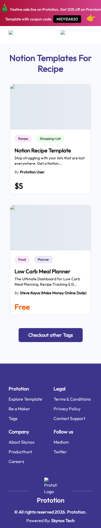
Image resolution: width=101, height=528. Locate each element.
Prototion (50, 500)
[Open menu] (16, 34)
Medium (61, 442)
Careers (16, 461)
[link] (24, 139)
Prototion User (32, 172)
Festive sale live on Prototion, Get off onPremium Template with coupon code (50, 12)
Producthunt (20, 451)
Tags (13, 418)
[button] (51, 335)
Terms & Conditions (72, 399)
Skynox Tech (63, 520)
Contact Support (69, 418)
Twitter (60, 451)
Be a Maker (19, 408)
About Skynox (21, 442)
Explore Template (25, 399)
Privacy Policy (67, 408)
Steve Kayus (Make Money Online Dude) (53, 292)
